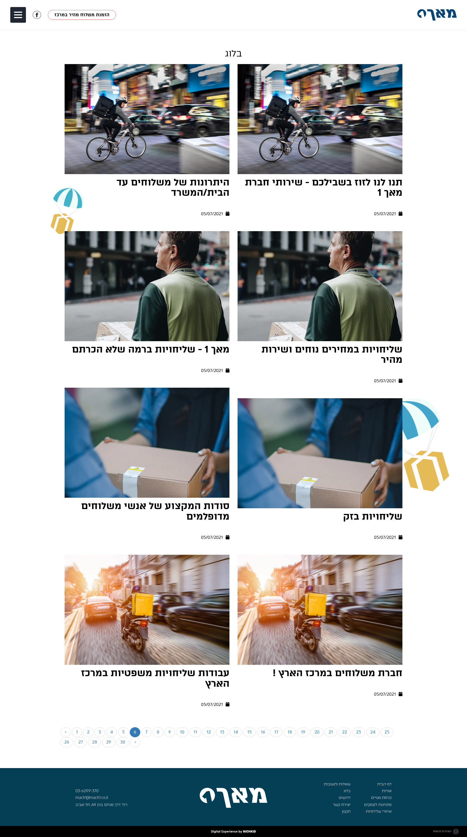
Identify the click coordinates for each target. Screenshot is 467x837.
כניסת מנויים (381, 797)
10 (182, 732)
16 (263, 732)
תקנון (346, 811)
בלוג (347, 791)
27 (80, 742)
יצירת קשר (342, 804)
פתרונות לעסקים (378, 804)
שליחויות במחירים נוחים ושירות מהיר (331, 355)
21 (331, 732)
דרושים (345, 797)
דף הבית (384, 784)
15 (249, 732)
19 (303, 732)
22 (344, 732)
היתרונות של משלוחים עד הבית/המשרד (172, 188)
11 (195, 732)
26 (66, 742)
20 (317, 732)
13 (222, 732)
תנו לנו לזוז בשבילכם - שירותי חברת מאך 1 (323, 188)
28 (94, 742)
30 (122, 742)
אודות (387, 791)
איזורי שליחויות (379, 811)
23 (358, 732)
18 (290, 732)
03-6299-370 (87, 791)
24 (372, 732)
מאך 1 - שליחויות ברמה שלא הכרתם (150, 350)
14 (236, 732)
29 (108, 742)
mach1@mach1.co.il (91, 797)
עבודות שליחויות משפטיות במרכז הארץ (155, 678)
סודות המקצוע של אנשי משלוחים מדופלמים (155, 511)
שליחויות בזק (372, 517)
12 (208, 732)
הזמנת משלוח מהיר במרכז (82, 15)
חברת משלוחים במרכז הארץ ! (337, 673)
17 (276, 732)
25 (387, 732)
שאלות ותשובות (337, 784)
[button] (18, 15)
